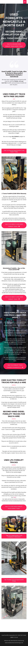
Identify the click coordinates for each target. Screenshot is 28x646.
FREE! (14, 497)
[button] (14, 45)
